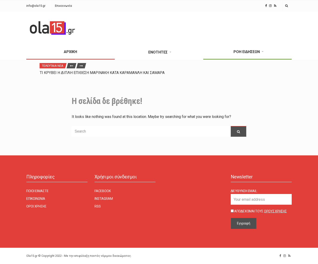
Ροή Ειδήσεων (246, 52)
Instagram (104, 199)
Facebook (103, 191)
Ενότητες (158, 52)
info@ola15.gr (35, 5)
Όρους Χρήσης (275, 211)
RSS (98, 206)
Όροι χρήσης (36, 206)
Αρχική (70, 52)
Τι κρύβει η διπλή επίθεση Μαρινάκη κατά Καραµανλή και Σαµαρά (102, 72)
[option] (159, 72)
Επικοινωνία (63, 5)
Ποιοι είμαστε (37, 191)
